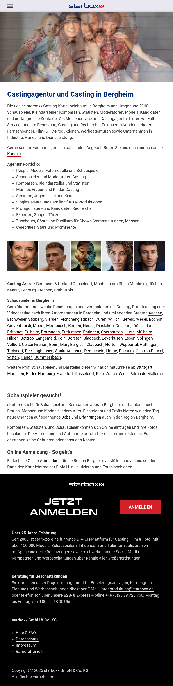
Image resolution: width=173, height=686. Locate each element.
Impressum (26, 645)
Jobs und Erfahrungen (81, 417)
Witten (13, 357)
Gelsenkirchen (34, 344)
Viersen (52, 319)
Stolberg (35, 319)
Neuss (88, 325)
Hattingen (148, 344)
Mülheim (144, 332)
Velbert (13, 344)
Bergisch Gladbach (86, 344)
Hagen (27, 357)
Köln (62, 338)
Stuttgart (144, 367)
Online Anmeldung (44, 460)
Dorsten (74, 338)
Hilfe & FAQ (26, 632)
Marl (64, 344)
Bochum (126, 351)
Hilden (13, 338)
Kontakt (14, 154)
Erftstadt (15, 332)
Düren (101, 319)
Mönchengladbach (77, 319)
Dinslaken (105, 325)
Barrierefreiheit (29, 651)
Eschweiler (16, 319)
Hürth (130, 332)
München (15, 373)
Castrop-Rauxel (149, 351)
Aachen (155, 313)
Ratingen (91, 332)
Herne (111, 351)
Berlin (31, 373)
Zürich (111, 373)
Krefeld (127, 319)
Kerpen (74, 325)
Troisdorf (15, 351)
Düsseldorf (143, 325)
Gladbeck (91, 338)
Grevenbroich (19, 325)
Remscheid (94, 351)
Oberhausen (112, 332)
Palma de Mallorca (146, 373)
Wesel (141, 319)
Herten (111, 344)
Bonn (53, 344)
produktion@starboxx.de (132, 589)
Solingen (145, 338)
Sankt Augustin (68, 351)
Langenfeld (46, 338)
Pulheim (32, 332)
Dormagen (50, 332)
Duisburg (124, 325)
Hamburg (46, 373)
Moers (38, 325)
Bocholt (155, 319)
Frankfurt (65, 373)
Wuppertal (128, 344)
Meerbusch (56, 325)
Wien (123, 373)
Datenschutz (27, 639)
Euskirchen (71, 332)
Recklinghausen (39, 351)
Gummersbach (47, 357)
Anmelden (140, 507)
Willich (114, 319)
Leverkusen (112, 338)
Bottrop (27, 338)
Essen (130, 338)
